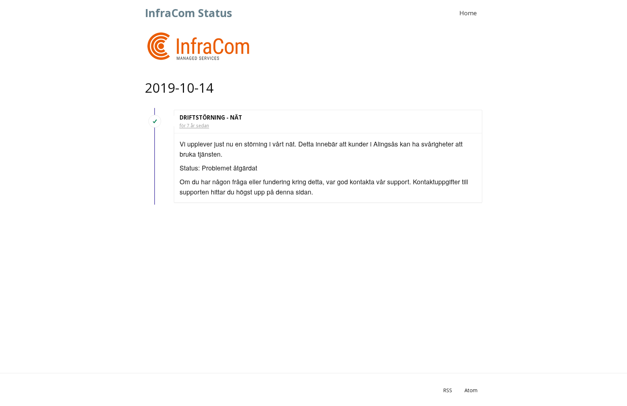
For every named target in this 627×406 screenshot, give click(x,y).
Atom (471, 390)
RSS (447, 390)
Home (468, 13)
